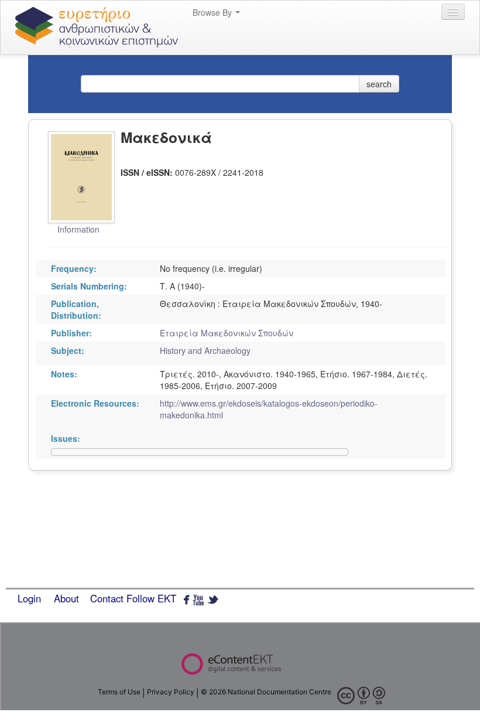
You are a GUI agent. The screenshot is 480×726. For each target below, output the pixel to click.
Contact (107, 598)
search (379, 84)
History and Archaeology (205, 350)
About (66, 598)
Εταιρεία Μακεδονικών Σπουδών (226, 333)
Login (29, 598)
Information (78, 229)
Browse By (213, 12)
